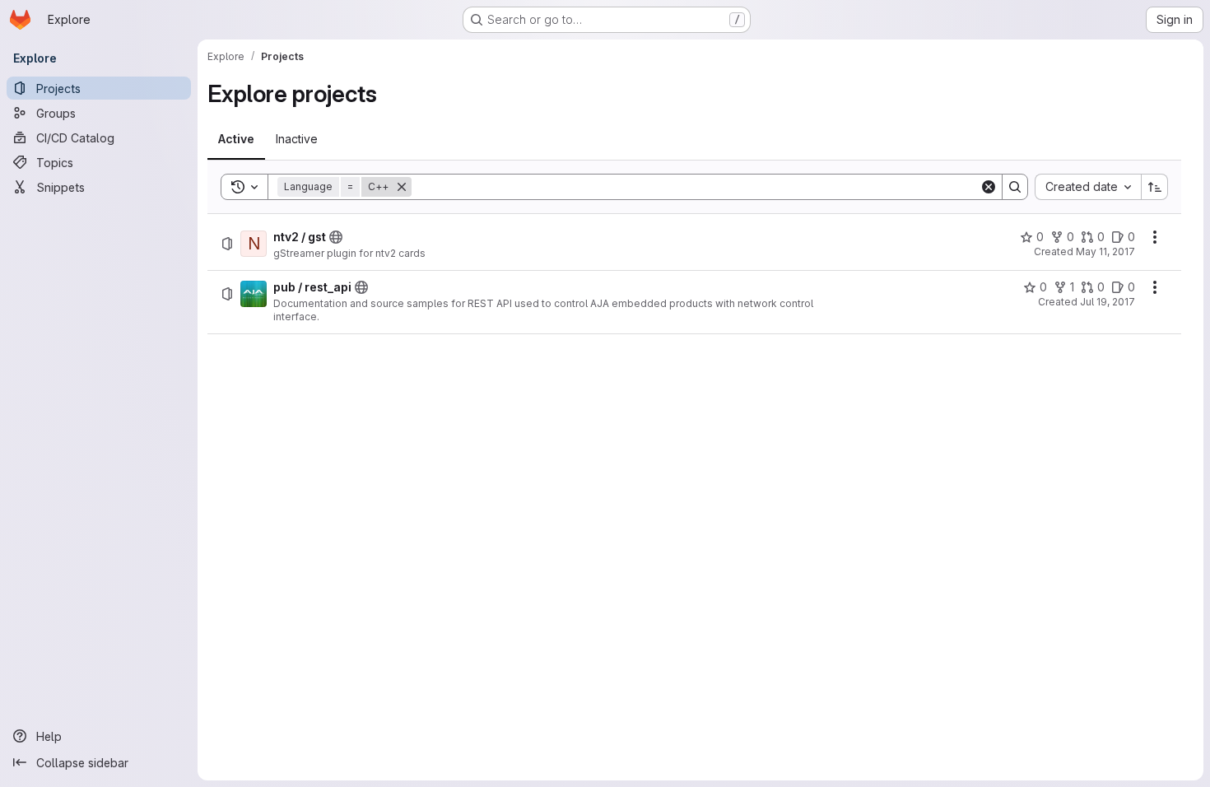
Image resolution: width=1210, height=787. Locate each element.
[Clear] (988, 187)
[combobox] (1088, 187)
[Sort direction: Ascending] (1155, 187)
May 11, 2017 (1105, 251)
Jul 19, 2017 (1107, 302)
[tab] (236, 139)
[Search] (1015, 187)
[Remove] (402, 187)
